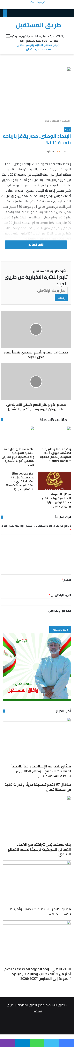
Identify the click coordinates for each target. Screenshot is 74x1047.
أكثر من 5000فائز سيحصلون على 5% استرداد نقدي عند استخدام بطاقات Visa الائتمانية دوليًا (20, 481)
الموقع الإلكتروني (59, 610)
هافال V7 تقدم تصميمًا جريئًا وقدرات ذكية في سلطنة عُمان (38, 787)
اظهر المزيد (36, 244)
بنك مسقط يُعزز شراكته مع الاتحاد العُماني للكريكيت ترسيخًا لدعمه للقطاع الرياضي (39, 849)
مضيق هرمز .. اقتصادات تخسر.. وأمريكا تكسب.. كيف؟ (40, 911)
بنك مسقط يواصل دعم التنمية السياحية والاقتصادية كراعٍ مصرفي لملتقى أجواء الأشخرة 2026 (17, 456)
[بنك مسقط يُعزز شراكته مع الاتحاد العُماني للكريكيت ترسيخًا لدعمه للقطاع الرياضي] (37, 819)
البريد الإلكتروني (60, 595)
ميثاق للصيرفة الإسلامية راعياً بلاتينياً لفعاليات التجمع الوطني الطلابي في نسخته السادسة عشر (41, 771)
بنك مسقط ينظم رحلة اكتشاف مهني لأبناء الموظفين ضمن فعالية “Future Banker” (55, 454)
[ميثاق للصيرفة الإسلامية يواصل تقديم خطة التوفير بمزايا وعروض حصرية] (54, 481)
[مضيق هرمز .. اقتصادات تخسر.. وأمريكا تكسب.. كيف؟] (37, 883)
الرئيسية (66, 120)
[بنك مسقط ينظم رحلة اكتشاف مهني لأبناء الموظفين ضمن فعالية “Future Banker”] (54, 435)
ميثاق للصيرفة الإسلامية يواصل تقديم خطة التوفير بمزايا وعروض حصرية (55, 500)
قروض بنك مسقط (37, 2)
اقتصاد (55, 120)
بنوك (47, 120)
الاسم (66, 579)
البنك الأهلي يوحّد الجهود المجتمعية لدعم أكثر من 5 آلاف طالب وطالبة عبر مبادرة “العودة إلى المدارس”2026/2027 (37, 974)
